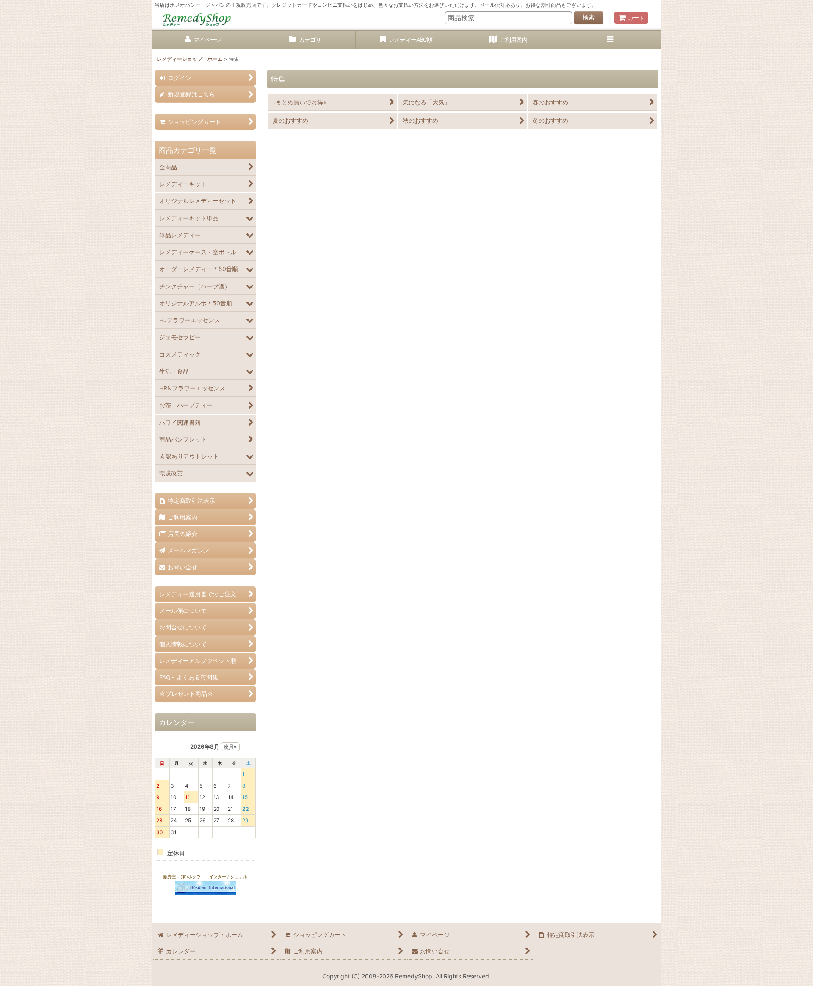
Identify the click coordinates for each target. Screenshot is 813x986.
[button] (610, 40)
